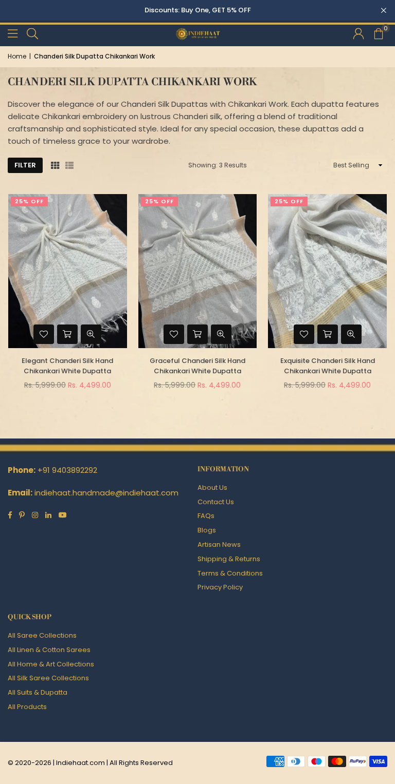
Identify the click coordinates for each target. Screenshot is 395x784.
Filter (25, 165)
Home (17, 56)
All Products (27, 707)
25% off (29, 201)
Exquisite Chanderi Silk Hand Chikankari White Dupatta (327, 366)
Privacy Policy (220, 587)
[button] (378, 33)
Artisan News (219, 544)
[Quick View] (91, 334)
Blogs (207, 530)
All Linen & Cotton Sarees (49, 650)
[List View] (69, 165)
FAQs (206, 516)
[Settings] (358, 33)
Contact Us (216, 502)
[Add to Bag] (67, 334)
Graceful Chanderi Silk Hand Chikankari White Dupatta (197, 366)
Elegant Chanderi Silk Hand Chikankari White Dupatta (67, 366)
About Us (212, 487)
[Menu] (12, 33)
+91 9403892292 (67, 470)
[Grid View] (55, 165)
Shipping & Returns (229, 559)
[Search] (32, 33)
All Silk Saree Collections (48, 678)
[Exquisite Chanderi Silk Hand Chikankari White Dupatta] (327, 271)
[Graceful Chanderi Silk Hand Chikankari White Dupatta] (197, 271)
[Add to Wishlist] (43, 334)
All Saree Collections (42, 635)
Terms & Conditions (230, 573)
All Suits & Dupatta (37, 692)
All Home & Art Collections (51, 664)
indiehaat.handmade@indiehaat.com (106, 492)
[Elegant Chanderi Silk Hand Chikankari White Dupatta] (67, 271)
